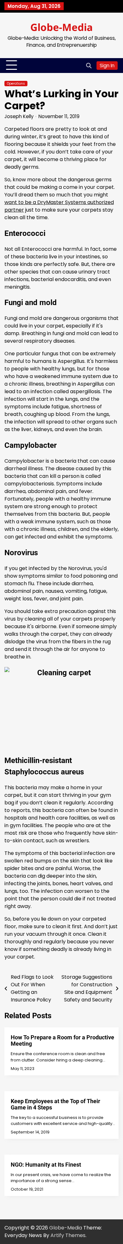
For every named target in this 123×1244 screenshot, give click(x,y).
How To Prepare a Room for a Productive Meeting (62, 1040)
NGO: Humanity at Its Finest (46, 1164)
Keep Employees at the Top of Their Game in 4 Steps (55, 1104)
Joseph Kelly (18, 116)
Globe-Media (61, 27)
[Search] (88, 65)
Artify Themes (67, 1235)
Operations (16, 83)
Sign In (107, 65)
